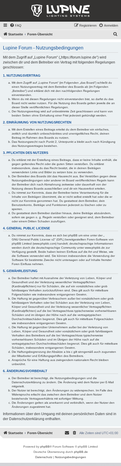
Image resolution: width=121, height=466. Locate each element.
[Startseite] (60, 11)
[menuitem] (15, 25)
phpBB (45, 446)
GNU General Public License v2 (33, 239)
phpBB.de (81, 451)
